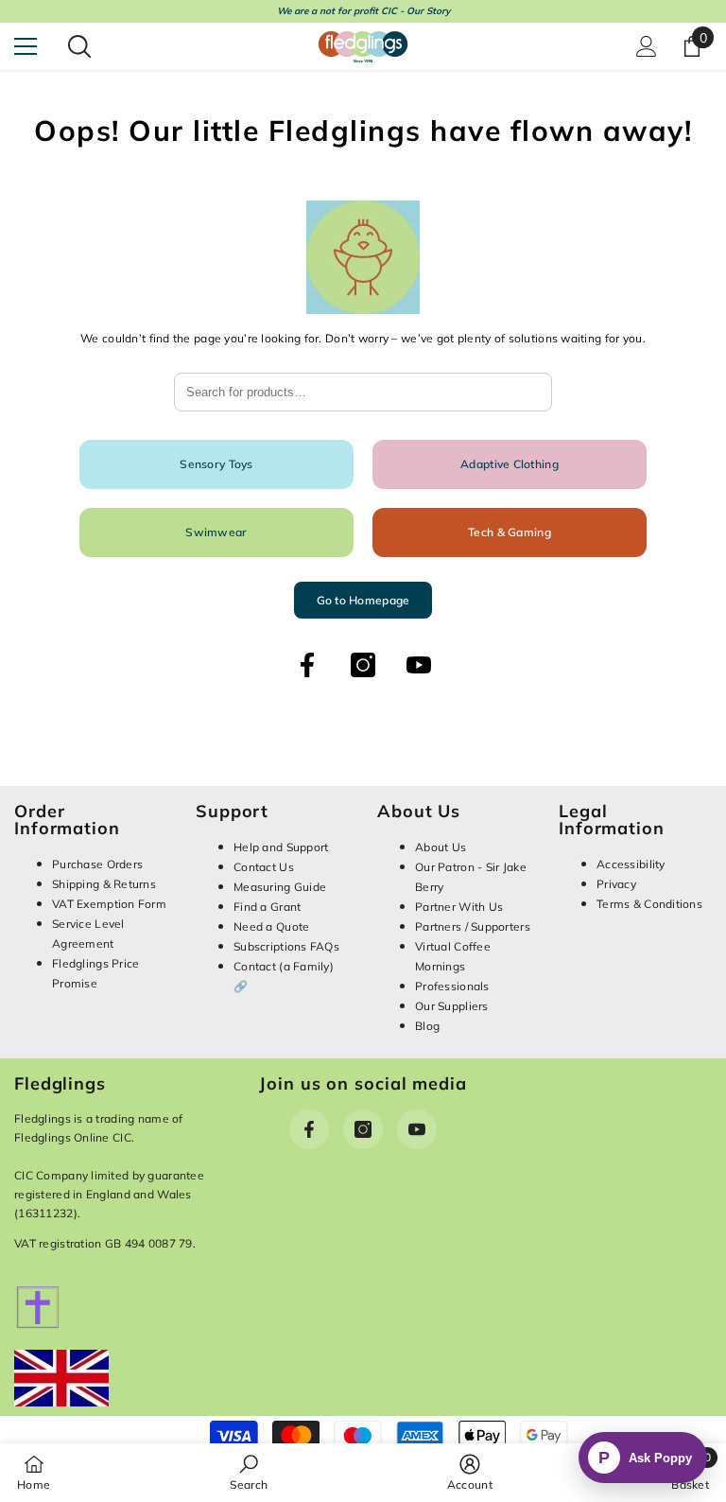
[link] (249, 1472)
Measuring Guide (279, 887)
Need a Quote (271, 926)
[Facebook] (307, 665)
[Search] (79, 46)
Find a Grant (267, 906)
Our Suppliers (452, 1006)
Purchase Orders (97, 864)
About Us (440, 847)
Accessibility (631, 864)
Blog (427, 1026)
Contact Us (263, 867)
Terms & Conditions (649, 904)
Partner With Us (459, 906)
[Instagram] (363, 665)
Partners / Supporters (472, 926)
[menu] (25, 46)
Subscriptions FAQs (286, 946)
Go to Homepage (363, 600)
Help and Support (280, 847)
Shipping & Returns (104, 884)
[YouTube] (419, 665)
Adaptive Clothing (509, 464)
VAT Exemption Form (109, 904)
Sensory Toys (216, 464)
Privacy (616, 884)
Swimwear (216, 532)
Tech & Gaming (509, 532)
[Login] (646, 46)
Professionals (452, 986)
